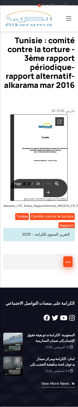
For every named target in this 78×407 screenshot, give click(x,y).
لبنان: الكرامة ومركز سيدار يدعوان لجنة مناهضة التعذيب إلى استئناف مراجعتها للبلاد (52, 364)
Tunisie (22, 216)
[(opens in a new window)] (47, 318)
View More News (55, 383)
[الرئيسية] (28, 18)
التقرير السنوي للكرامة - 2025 (46, 234)
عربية (70, 6)
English (46, 6)
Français (59, 6)
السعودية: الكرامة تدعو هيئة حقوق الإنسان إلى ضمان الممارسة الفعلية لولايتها (51, 340)
